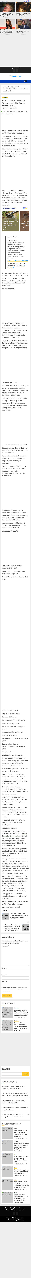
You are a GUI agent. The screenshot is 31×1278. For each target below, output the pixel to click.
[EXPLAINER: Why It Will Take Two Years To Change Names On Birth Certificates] (7, 1184)
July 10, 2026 (18, 1017)
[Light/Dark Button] (25, 81)
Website (4, 981)
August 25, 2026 (19, 1164)
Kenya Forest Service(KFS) (12, 907)
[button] (29, 81)
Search (6, 1068)
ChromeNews (11, 1220)
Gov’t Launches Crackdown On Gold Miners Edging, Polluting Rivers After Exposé (21, 1198)
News (15, 1128)
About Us (21, 1210)
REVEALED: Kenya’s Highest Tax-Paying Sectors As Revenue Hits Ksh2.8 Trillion (21, 1012)
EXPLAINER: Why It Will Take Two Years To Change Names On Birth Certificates (21, 1184)
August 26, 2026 (19, 1138)
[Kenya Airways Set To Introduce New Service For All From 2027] (7, 1158)
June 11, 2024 (13, 108)
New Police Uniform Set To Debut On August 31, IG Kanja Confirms (21, 1133)
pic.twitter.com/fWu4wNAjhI (18, 261)
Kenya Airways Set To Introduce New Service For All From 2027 (21, 1159)
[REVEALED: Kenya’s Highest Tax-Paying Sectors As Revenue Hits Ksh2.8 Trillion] (7, 1012)
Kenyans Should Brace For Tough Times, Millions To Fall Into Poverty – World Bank (20, 1026)
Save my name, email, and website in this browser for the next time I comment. (15, 990)
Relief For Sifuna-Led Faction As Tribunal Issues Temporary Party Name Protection (15, 1095)
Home (7, 1208)
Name (4, 968)
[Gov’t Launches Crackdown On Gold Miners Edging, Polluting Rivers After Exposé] (7, 1197)
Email (4, 975)
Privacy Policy (14, 1208)
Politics (16, 1141)
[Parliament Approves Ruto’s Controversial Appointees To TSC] (7, 1171)
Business (5, 97)
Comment (5, 946)
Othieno (5, 108)
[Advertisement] (15, 51)
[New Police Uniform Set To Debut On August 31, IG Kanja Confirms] (7, 1133)
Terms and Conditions (12, 1210)
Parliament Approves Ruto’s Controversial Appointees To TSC (21, 1171)
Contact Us (22, 1208)
